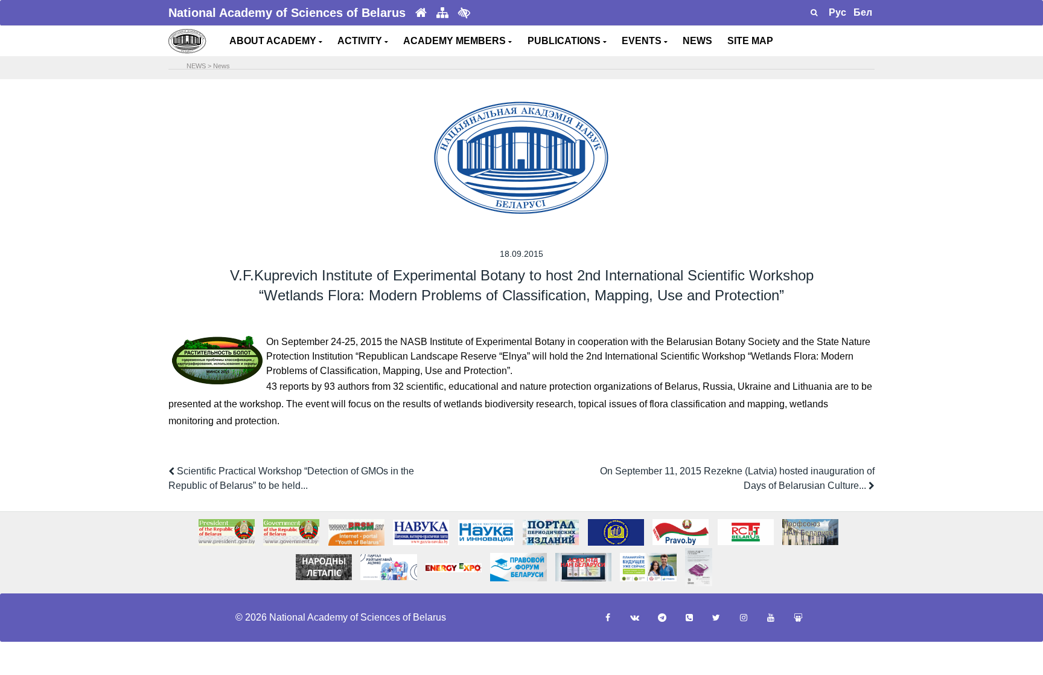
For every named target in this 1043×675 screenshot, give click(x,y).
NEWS (697, 41)
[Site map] (442, 13)
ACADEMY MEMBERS (455, 41)
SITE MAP (750, 41)
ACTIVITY (360, 41)
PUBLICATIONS (565, 41)
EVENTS (643, 41)
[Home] (421, 13)
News (221, 65)
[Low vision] (464, 12)
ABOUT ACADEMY (274, 41)
